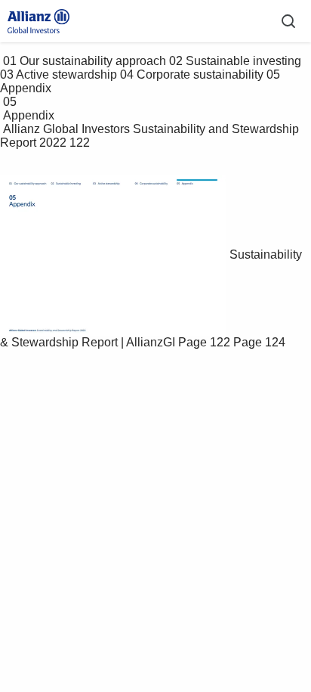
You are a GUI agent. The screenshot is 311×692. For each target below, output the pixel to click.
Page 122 (204, 342)
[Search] (288, 21)
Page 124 (259, 342)
